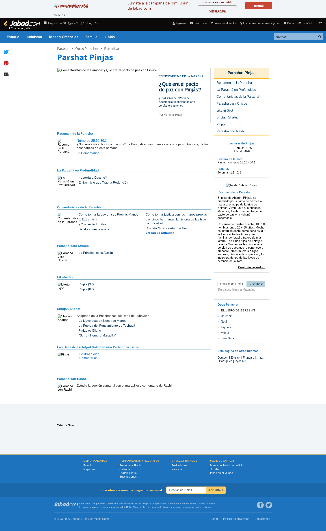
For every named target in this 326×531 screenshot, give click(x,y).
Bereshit (226, 316)
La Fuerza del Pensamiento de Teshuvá (107, 325)
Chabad (110, 503)
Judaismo (174, 507)
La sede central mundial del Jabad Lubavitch (191, 503)
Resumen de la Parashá (75, 133)
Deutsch (223, 357)
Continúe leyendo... (251, 267)
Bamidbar (111, 48)
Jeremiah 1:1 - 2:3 (229, 172)
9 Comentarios (87, 358)
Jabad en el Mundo (221, 473)
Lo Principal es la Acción (96, 252)
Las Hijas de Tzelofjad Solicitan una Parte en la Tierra (98, 347)
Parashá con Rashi (71, 379)
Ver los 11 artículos (160, 233)
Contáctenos (262, 518)
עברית (260, 357)
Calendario (126, 469)
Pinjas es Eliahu (90, 330)
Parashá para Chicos (73, 246)
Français (248, 357)
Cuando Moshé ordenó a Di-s (167, 228)
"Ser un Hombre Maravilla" (97, 335)
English (235, 357)
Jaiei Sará (227, 338)
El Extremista (88, 219)
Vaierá (225, 332)
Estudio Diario (128, 473)
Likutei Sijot (66, 277)
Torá (165, 507)
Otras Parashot (86, 48)
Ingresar (181, 23)
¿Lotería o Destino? (93, 177)
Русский (240, 361)
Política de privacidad (236, 518)
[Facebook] (260, 505)
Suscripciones (128, 476)
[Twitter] (269, 505)
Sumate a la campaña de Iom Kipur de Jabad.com (157, 5)
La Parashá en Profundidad (78, 170)
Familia (91, 36)
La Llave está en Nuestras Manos (102, 320)
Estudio (13, 36)
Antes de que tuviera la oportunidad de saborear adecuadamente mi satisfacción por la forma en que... (180, 107)
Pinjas (249, 73)
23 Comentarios (88, 153)
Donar (291, 23)
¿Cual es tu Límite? (92, 224)
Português (225, 361)
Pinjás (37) (86, 284)
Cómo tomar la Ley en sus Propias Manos (108, 214)
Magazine (89, 469)
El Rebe (214, 469)
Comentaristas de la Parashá (79, 207)
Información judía (192, 507)
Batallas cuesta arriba (94, 229)
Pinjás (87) (86, 289)
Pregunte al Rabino (225, 23)
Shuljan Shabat (68, 309)
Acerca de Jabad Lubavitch (226, 465)
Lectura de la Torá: (230, 159)
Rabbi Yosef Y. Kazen (137, 507)
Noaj (224, 321)
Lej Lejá (226, 327)
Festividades (179, 465)
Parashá (63, 48)
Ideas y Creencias (63, 36)
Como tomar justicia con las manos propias (175, 89)
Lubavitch (120, 503)
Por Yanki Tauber (169, 118)
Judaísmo (34, 36)
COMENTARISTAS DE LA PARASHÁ (181, 76)
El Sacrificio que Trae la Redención (103, 182)
